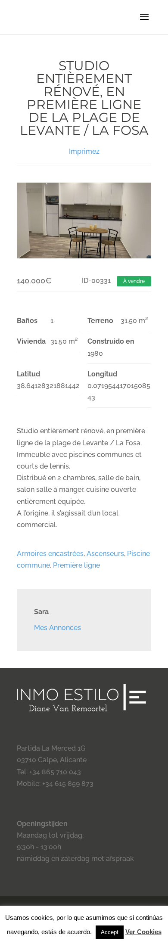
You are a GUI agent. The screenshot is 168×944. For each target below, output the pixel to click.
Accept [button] (109, 932)
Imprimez (84, 151)
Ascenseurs (105, 554)
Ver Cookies (143, 931)
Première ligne (76, 565)
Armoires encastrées (50, 554)
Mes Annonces (57, 628)
